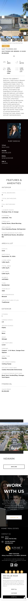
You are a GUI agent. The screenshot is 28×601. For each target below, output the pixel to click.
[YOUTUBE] (14, 571)
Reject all (14, 589)
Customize (14, 593)
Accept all (14, 596)
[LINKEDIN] (10, 571)
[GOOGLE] (21, 571)
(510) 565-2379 (6, 152)
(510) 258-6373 (9, 543)
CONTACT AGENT (14, 168)
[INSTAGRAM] (6, 571)
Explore (14, 466)
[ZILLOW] (17, 571)
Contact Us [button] (14, 517)
